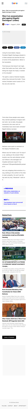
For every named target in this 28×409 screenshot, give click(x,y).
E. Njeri (7, 24)
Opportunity (22, 405)
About (15, 405)
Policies (4, 405)
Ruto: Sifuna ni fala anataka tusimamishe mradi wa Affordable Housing (13, 235)
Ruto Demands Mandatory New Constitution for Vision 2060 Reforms (12, 292)
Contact (10, 405)
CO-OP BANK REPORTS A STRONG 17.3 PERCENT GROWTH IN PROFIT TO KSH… (13, 264)
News (3, 10)
